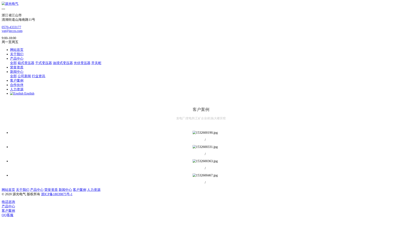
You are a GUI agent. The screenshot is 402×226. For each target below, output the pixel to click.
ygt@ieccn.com (12, 31)
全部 (13, 63)
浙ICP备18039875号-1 (56, 194)
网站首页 (16, 49)
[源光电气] (201, 4)
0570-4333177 (11, 27)
